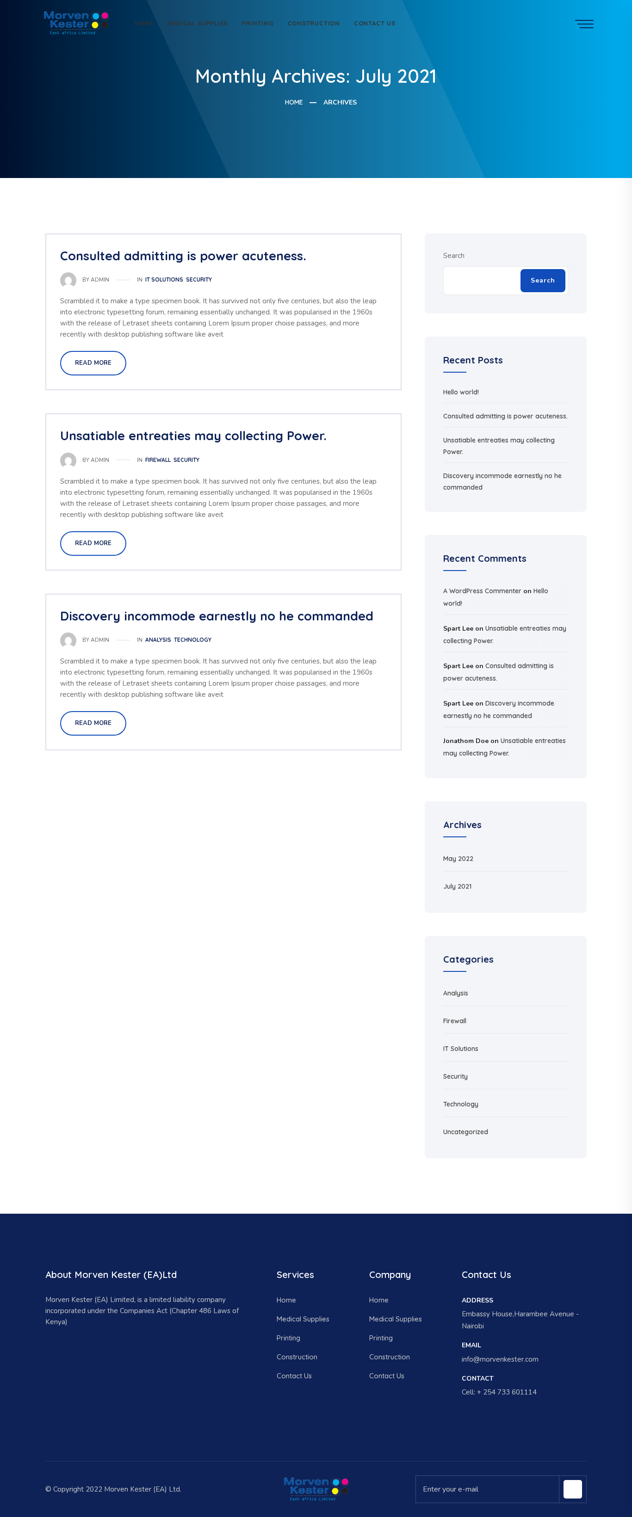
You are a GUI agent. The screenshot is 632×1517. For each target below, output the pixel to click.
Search (454, 255)
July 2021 (457, 886)
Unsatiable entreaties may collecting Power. (193, 435)
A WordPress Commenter (482, 591)
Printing (257, 23)
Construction (314, 23)
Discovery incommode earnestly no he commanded (216, 616)
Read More (93, 363)
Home (144, 23)
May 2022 (458, 858)
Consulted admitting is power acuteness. (183, 256)
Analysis (158, 639)
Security (199, 279)
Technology (192, 639)
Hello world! (461, 392)
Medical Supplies (197, 23)
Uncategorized (465, 1132)
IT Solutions (164, 279)
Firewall (158, 459)
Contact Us (375, 23)
